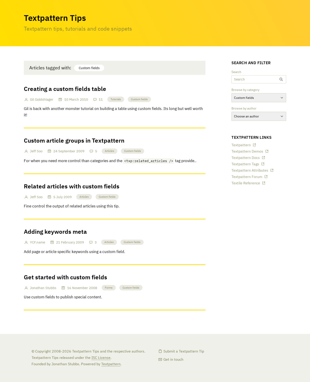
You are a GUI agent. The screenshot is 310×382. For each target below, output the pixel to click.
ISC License (101, 358)
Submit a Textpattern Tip (183, 351)
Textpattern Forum (246, 177)
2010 (84, 99)
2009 (80, 151)
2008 (93, 288)
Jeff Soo (36, 151)
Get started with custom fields (65, 278)
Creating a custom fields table (65, 89)
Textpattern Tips (55, 19)
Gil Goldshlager (41, 99)
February (68, 242)
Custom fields (139, 99)
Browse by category (245, 90)
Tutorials (116, 99)
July (59, 197)
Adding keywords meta (55, 232)
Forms (109, 288)
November (80, 288)
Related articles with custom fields (71, 187)
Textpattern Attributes (249, 171)
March (74, 99)
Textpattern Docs (245, 158)
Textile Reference (245, 183)
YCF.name (37, 242)
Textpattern (241, 145)
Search (236, 72)
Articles (109, 151)
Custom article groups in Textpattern (74, 141)
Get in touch (173, 360)
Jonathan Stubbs (43, 288)
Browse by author (243, 108)
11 (101, 99)
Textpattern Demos (247, 151)
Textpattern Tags (245, 164)
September (66, 151)
